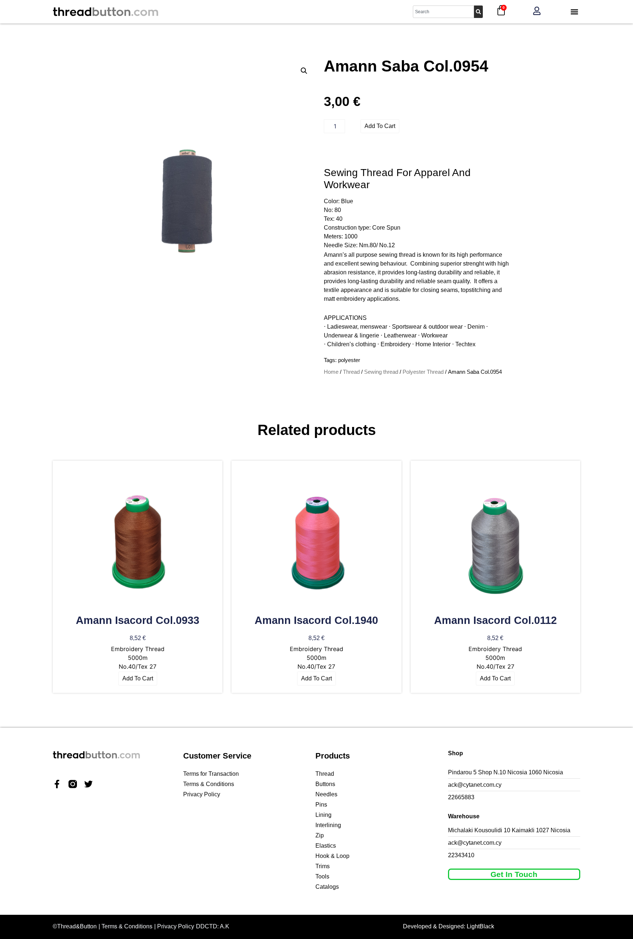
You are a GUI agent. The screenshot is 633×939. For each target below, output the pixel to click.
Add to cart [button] (137, 678)
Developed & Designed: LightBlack (448, 926)
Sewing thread (381, 372)
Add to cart (379, 126)
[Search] (478, 12)
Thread (351, 372)
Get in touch (514, 874)
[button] (574, 12)
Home (331, 372)
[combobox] (443, 12)
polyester (349, 360)
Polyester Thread (423, 372)
